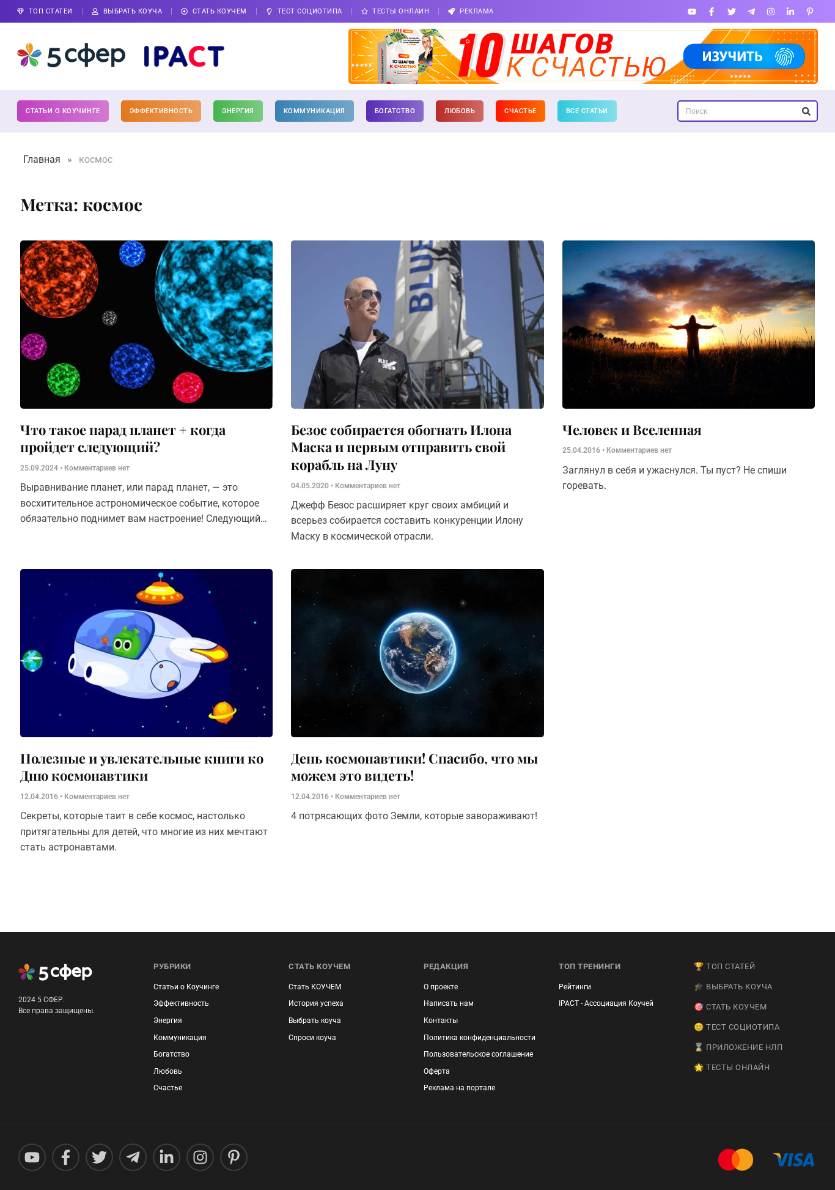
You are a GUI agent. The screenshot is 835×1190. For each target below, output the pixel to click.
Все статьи (587, 111)
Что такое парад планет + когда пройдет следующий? (123, 438)
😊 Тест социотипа (736, 1027)
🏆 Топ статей (724, 966)
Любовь (459, 111)
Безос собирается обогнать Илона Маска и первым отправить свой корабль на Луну (401, 447)
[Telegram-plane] (751, 11)
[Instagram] (770, 11)
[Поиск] (806, 111)
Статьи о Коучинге (63, 111)
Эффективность (161, 111)
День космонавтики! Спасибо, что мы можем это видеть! (414, 767)
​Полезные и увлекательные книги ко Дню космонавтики (141, 767)
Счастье (520, 111)
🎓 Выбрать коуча (733, 986)
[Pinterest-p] (810, 11)
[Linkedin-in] (790, 11)
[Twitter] (731, 11)
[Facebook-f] (711, 11)
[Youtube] (692, 11)
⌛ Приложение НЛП (738, 1047)
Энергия (238, 111)
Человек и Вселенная (632, 429)
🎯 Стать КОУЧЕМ (730, 1006)
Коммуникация (314, 111)
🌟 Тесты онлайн (732, 1067)
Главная (42, 159)
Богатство (395, 111)
